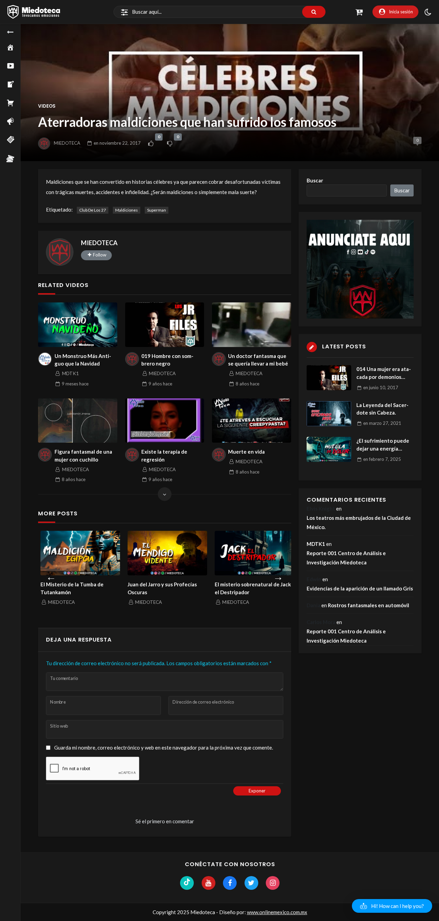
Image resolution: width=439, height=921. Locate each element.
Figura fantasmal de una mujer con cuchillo (83, 455)
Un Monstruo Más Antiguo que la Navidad (83, 360)
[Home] (15, 48)
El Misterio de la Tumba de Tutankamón (69, 588)
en (117, 143)
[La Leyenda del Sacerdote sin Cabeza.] (329, 413)
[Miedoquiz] (15, 141)
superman (156, 210)
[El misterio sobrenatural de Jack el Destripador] (252, 553)
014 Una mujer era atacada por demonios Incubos (383, 373)
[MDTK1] (45, 359)
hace (75, 383)
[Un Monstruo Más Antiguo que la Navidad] (77, 324)
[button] (392, 906)
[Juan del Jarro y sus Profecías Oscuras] (165, 553)
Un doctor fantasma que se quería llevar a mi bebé (258, 360)
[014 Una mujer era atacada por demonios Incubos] (329, 377)
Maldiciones (126, 210)
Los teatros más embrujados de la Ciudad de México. (359, 522)
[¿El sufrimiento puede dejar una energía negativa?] (329, 449)
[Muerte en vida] (251, 420)
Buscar (315, 180)
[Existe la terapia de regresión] (164, 420)
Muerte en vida (246, 451)
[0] (150, 143)
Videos (47, 106)
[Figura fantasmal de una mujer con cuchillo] (77, 420)
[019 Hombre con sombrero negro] (164, 324)
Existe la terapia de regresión (164, 455)
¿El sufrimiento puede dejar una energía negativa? (382, 445)
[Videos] (15, 67)
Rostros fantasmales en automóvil (368, 605)
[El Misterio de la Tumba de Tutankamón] (78, 553)
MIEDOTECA (67, 143)
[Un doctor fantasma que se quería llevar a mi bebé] (251, 324)
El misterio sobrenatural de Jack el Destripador (250, 588)
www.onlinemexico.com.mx (277, 912)
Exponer (257, 790)
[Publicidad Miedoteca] (15, 160)
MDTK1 (316, 544)
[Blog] (15, 85)
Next (278, 575)
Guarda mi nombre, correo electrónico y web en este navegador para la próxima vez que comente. (163, 747)
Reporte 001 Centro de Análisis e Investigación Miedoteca (346, 557)
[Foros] (15, 122)
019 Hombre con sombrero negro (167, 360)
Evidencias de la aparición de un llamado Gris (360, 588)
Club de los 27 (92, 210)
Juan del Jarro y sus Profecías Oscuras (159, 588)
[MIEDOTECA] (59, 252)
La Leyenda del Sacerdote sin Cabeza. (382, 409)
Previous (51, 575)
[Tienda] (15, 104)
